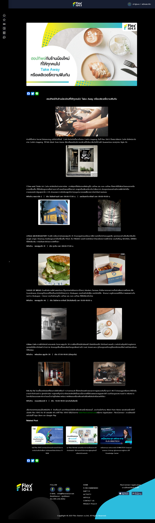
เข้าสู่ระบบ (136, 4)
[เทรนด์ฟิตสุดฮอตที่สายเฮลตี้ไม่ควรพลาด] (82, 435)
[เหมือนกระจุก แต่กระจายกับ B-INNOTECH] (116, 435)
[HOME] (4, 15)
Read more (122, 453)
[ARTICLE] (4, 33)
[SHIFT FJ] (4, 24)
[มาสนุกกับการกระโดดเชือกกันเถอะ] (47, 435)
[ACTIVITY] (4, 28)
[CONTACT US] (4, 37)
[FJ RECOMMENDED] (4, 20)
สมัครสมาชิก (146, 4)
